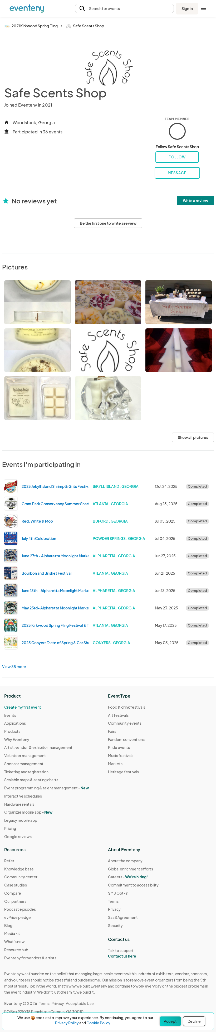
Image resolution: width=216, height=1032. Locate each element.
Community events (124, 723)
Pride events (119, 747)
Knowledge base (19, 868)
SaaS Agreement (123, 917)
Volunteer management (25, 755)
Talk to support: (122, 953)
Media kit (12, 933)
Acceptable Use (80, 1003)
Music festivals (120, 755)
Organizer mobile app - (28, 812)
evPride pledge (17, 917)
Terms (113, 901)
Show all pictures (193, 437)
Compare (12, 893)
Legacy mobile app (20, 820)
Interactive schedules (23, 796)
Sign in (187, 8)
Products (12, 731)
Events (10, 715)
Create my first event (22, 707)
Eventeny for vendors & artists (30, 957)
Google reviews (18, 836)
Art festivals (118, 715)
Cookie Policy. (98, 1022)
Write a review (195, 200)
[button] (124, 8)
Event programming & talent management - (46, 787)
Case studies (15, 885)
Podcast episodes (20, 909)
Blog (8, 925)
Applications (15, 723)
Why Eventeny (16, 739)
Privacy (114, 909)
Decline (194, 1021)
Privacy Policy (67, 1022)
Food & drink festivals (126, 707)
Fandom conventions (126, 739)
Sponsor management (23, 763)
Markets (115, 763)
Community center (20, 876)
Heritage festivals (123, 771)
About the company (125, 860)
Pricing (10, 828)
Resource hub (16, 949)
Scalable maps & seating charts (31, 779)
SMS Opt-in (118, 893)
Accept (170, 1021)
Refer (9, 860)
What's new (14, 941)
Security (115, 925)
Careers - (128, 876)
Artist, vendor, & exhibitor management (38, 747)
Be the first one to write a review (108, 223)
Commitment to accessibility (133, 885)
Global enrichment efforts (130, 868)
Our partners (15, 901)
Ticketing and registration (26, 771)
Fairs (112, 731)
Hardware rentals (19, 804)
